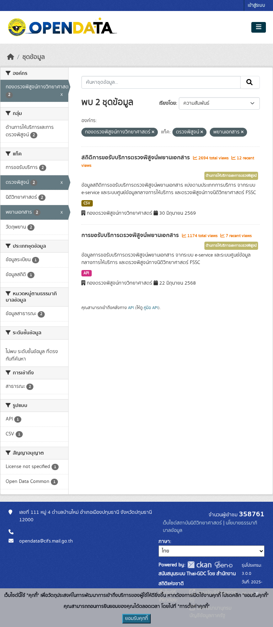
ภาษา (164, 541)
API (86, 273)
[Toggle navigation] (258, 27)
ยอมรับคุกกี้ (136, 618)
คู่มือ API (151, 307)
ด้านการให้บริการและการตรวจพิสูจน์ (231, 175)
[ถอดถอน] (153, 132)
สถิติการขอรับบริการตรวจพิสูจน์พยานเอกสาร (136, 157)
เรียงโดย (167, 103)
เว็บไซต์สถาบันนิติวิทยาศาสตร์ (192, 523)
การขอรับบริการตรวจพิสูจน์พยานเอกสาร (130, 235)
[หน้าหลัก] (10, 57)
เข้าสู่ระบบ (256, 5)
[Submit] (250, 82)
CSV (87, 203)
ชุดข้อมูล (33, 57)
